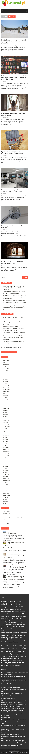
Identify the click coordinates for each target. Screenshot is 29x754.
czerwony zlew (12, 607)
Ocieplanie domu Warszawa (10, 630)
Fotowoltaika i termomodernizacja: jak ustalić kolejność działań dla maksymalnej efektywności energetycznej (14, 288)
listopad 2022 (6, 406)
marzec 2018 (5, 484)
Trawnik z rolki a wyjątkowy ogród (9, 683)
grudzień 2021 (6, 422)
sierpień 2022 (6, 408)
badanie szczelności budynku (9, 601)
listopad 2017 (6, 493)
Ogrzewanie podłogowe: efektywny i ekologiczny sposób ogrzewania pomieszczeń (13, 543)
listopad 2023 (6, 387)
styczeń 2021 (6, 445)
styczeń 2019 (6, 474)
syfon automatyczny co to (13, 648)
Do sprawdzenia (6, 513)
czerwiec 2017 (6, 497)
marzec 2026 (5, 371)
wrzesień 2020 (6, 453)
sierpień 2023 (6, 391)
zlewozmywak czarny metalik (7, 658)
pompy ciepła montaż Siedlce (12, 637)
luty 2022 (5, 418)
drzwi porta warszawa (14, 621)
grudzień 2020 (6, 447)
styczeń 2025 (6, 377)
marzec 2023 (5, 402)
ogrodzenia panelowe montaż (21, 630)
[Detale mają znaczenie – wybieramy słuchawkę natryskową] (14, 214)
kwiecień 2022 (6, 414)
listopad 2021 (6, 424)
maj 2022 (5, 412)
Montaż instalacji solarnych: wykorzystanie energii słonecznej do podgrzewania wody (13, 555)
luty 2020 (5, 468)
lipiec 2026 (5, 362)
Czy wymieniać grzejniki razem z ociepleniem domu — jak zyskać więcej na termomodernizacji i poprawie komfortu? (14, 297)
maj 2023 (5, 397)
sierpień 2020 (6, 455)
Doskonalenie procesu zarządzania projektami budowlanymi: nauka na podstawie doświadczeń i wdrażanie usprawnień (14, 77)
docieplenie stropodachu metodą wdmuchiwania (13, 611)
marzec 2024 (5, 381)
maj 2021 (5, 437)
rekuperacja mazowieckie (18, 641)
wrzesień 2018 (6, 482)
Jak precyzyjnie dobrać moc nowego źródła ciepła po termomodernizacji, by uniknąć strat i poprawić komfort (14, 302)
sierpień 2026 (6, 360)
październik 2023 (6, 389)
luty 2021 (5, 443)
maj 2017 (5, 499)
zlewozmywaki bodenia (17, 660)
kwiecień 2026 (6, 368)
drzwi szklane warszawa (11, 622)
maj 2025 (5, 375)
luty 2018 (5, 487)
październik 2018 (6, 480)
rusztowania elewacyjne (11, 645)
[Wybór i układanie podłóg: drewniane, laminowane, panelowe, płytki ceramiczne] (14, 139)
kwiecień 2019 (6, 470)
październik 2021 (6, 426)
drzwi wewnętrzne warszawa (14, 624)
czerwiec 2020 (6, 460)
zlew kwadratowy (12, 656)
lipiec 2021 (5, 433)
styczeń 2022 (6, 420)
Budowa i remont (7, 511)
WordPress (12, 752)
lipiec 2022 (5, 410)
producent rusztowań (20, 639)
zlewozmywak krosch (15, 665)
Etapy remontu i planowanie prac (10, 515)
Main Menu (6, 11)
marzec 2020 (5, 466)
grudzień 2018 (6, 476)
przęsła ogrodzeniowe (6, 641)
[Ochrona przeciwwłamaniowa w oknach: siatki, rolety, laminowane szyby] (14, 102)
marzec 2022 (5, 416)
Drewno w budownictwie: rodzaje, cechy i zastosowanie (13, 719)
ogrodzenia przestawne (8, 633)
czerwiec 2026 (6, 364)
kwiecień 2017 (6, 501)
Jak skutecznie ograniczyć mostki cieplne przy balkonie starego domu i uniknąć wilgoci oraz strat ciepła (14, 307)
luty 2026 (5, 373)
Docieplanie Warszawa (17, 609)
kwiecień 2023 (6, 399)
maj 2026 (5, 366)
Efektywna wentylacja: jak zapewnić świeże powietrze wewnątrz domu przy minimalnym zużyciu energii (13, 337)
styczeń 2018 (6, 489)
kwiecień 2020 (6, 464)
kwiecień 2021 (6, 439)
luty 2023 (5, 404)
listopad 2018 (6, 478)
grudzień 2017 (6, 491)
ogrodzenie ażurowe (13, 635)
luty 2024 (5, 383)
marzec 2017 (5, 503)
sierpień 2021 (6, 431)
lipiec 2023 (5, 393)
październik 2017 (6, 495)
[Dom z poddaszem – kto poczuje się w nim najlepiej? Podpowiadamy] (14, 250)
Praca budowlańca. (5, 717)
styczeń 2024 (6, 385)
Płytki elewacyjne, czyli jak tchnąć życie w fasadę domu (13, 704)
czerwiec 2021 (6, 435)
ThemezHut (25, 752)
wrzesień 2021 (6, 429)
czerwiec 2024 (6, 379)
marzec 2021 (5, 441)
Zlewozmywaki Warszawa (14, 750)
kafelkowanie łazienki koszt (11, 628)
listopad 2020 (6, 449)
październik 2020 (6, 451)
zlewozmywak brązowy (22, 656)
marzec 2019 (5, 472)
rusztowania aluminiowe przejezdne (10, 643)
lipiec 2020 (5, 458)
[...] (12, 50)
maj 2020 (5, 462)
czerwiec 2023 (6, 395)
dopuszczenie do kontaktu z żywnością (10, 614)
